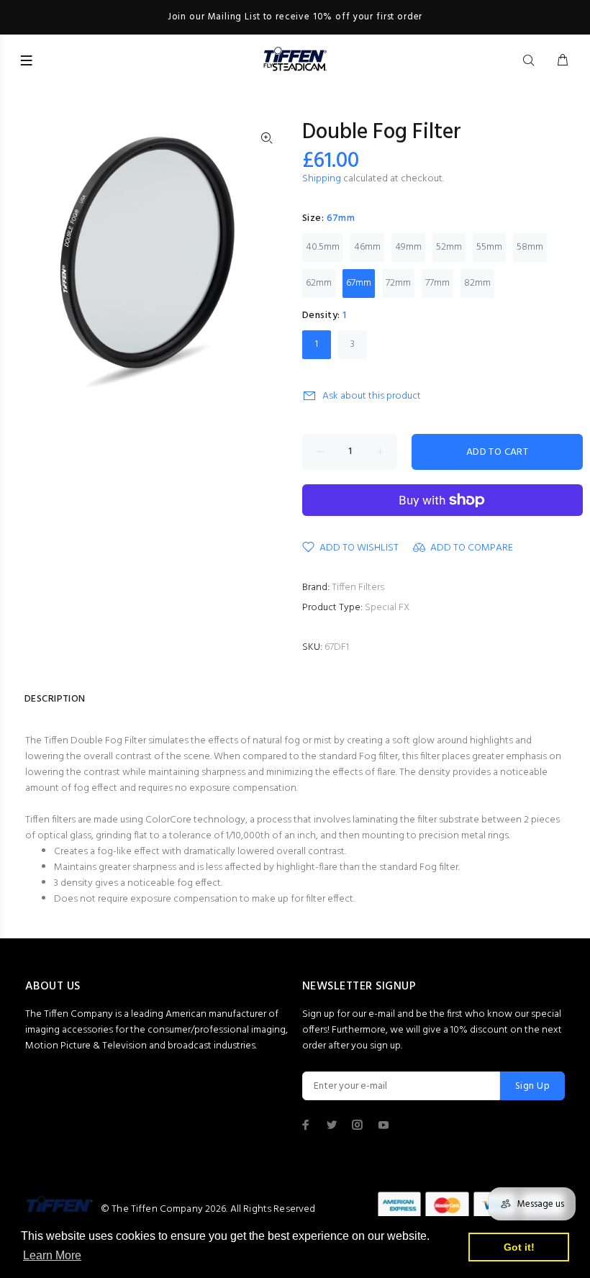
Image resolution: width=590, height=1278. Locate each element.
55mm (489, 247)
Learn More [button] (52, 1255)
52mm (449, 247)
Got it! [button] (519, 1247)
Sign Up (532, 1086)
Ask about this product (371, 396)
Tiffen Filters (358, 587)
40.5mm (323, 247)
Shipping (321, 179)
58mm (530, 247)
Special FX (387, 607)
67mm (358, 283)
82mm (477, 283)
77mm (437, 283)
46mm (367, 247)
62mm (319, 283)
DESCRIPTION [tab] (55, 699)
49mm (408, 247)
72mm (398, 283)
